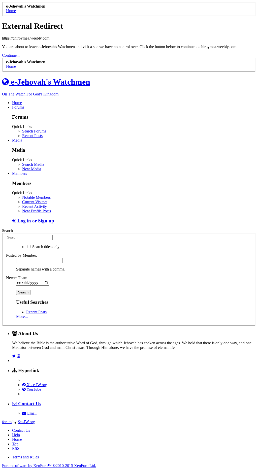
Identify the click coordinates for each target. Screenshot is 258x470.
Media (17, 140)
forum (7, 422)
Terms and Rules (25, 457)
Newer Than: (16, 278)
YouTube (33, 389)
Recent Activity (34, 206)
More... (22, 316)
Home (17, 102)
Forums (18, 107)
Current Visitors (34, 202)
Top (15, 444)
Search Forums (34, 131)
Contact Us (21, 430)
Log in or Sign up (35, 220)
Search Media (33, 164)
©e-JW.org (26, 422)
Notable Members (36, 197)
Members (19, 173)
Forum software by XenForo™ (49, 465)
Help (16, 435)
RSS (15, 448)
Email (31, 413)
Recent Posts (32, 135)
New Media (31, 169)
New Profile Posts (36, 211)
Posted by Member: (21, 255)
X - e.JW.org (36, 385)
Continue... (11, 55)
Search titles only (45, 247)
